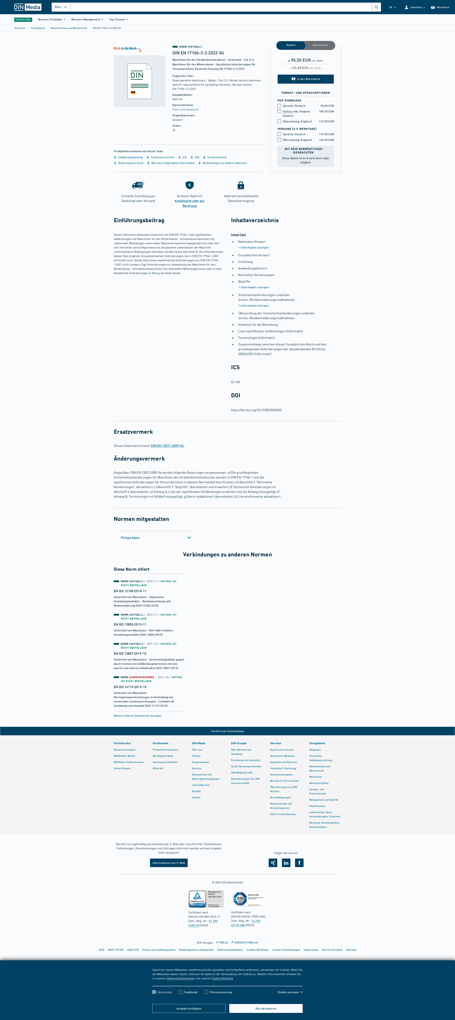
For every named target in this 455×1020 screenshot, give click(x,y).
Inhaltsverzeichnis (162, 157)
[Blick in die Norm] (139, 76)
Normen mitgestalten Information (173, 162)
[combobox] (226, 7)
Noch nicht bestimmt (185, 109)
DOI (196, 157)
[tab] (156, 537)
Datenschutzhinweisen (180, 978)
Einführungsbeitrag (130, 157)
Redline (288, 111)
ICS (184, 157)
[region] (227, 983)
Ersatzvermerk (217, 157)
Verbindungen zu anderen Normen (224, 162)
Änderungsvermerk (130, 162)
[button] (414, 7)
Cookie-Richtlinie (222, 978)
